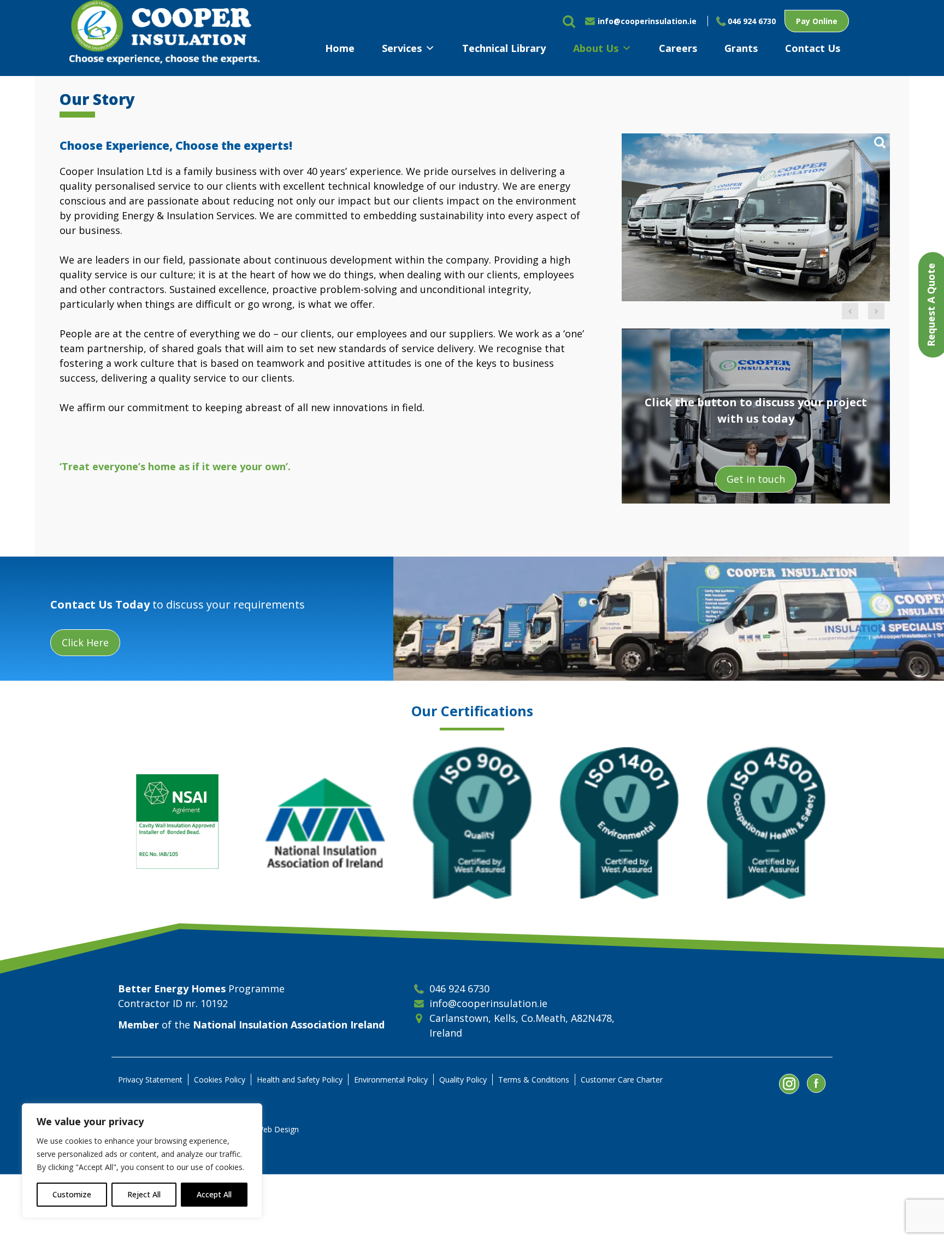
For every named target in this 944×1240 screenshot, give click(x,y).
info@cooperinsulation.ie (647, 21)
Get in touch (756, 479)
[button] (850, 311)
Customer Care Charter (622, 1079)
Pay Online (816, 21)
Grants (741, 48)
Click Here (85, 642)
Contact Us (812, 48)
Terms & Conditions (533, 1079)
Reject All (144, 1194)
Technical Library (504, 48)
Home (340, 48)
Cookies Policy (219, 1079)
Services (402, 48)
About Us (595, 48)
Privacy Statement (150, 1079)
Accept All (214, 1194)
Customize (71, 1194)
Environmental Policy (391, 1079)
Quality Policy (463, 1079)
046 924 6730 (752, 21)
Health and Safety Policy (300, 1079)
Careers (678, 48)
